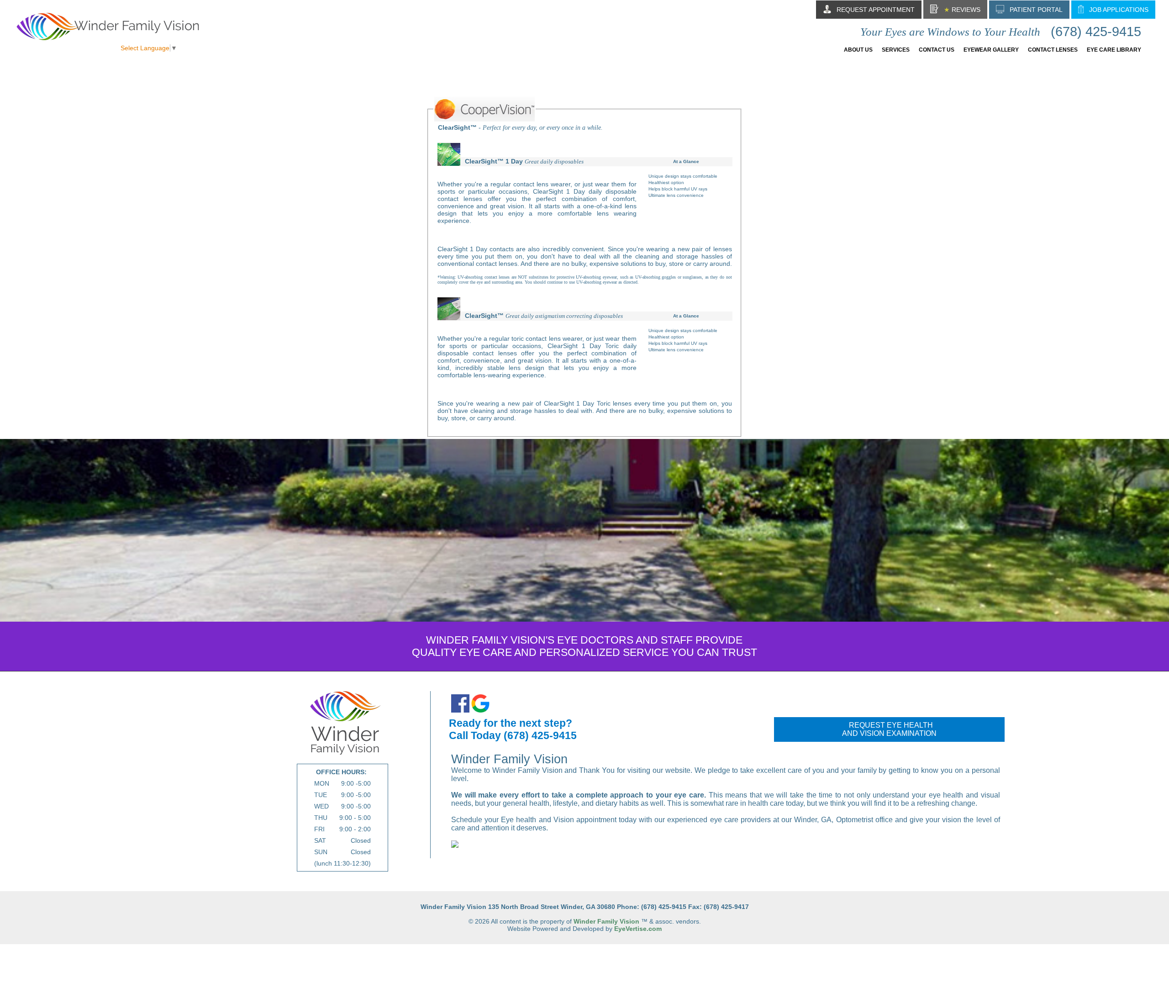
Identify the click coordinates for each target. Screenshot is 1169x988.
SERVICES (896, 50)
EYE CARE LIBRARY (1114, 50)
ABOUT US (858, 50)
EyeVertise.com (638, 928)
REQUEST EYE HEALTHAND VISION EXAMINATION (889, 729)
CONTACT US (936, 50)
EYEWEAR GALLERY (991, 50)
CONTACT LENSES (1053, 50)
